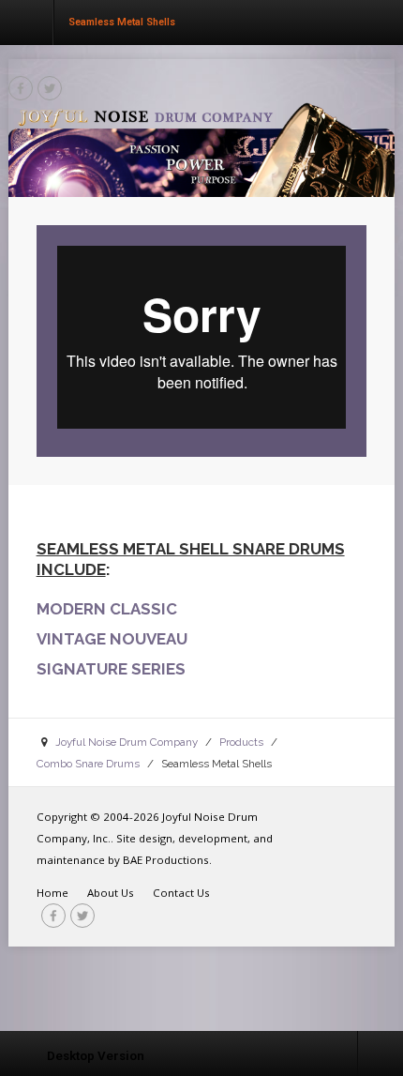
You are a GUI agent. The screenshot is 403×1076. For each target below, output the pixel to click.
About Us (110, 893)
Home (52, 893)
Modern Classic (107, 608)
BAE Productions (166, 860)
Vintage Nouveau (112, 638)
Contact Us (181, 893)
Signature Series (111, 668)
